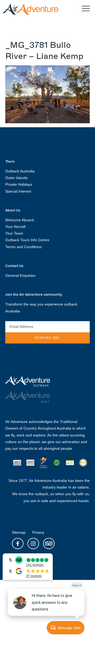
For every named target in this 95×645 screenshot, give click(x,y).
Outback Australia (20, 171)
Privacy (38, 532)
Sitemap (19, 532)
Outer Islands (16, 178)
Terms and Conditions (23, 247)
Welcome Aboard (19, 220)
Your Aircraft (15, 226)
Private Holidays (18, 184)
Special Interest (18, 191)
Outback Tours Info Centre (27, 240)
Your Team (14, 233)
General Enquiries (20, 275)
